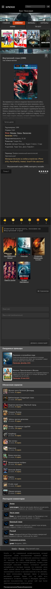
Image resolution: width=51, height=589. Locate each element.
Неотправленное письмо (10, 257)
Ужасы (19, 133)
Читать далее (9, 122)
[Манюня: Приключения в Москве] (27, 380)
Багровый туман (16, 522)
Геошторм (24, 256)
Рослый (13, 531)
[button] (46, 56)
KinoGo (14, 549)
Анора (12, 503)
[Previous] (2, 39)
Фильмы (13, 133)
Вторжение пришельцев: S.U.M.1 (38, 258)
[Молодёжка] (7, 38)
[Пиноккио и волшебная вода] (27, 365)
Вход (21, 11)
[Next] (48, 39)
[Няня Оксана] (20, 38)
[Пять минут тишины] (33, 38)
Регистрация (28, 11)
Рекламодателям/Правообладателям (18, 587)
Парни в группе (9, 280)
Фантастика (27, 133)
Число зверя (14, 513)
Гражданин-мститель (18, 540)
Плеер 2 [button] (6, 171)
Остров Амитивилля (24, 281)
